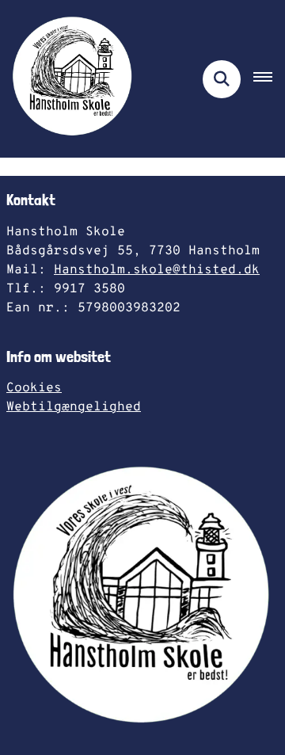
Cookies (34, 388)
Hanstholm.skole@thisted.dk (157, 270)
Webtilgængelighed (73, 407)
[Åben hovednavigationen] (269, 79)
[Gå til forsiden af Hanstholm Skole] (68, 79)
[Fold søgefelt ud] (222, 79)
